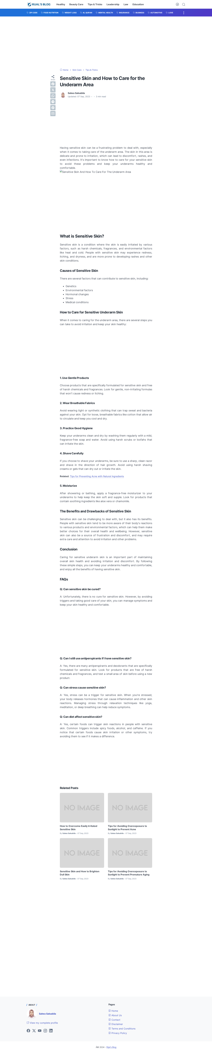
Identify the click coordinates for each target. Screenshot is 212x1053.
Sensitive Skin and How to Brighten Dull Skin (79, 873)
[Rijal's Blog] (39, 4)
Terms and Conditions (123, 1028)
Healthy (60, 4)
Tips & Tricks (95, 4)
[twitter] (53, 89)
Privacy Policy (119, 1033)
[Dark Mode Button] (177, 4)
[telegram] (53, 101)
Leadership (113, 4)
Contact (115, 1019)
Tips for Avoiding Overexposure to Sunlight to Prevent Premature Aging (128, 873)
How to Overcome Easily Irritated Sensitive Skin (78, 828)
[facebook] (53, 84)
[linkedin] (51, 1031)
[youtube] (39, 1031)
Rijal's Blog (111, 1047)
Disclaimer (117, 1024)
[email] (53, 113)
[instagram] (45, 1031)
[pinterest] (53, 107)
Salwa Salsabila (47, 1013)
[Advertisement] (106, 42)
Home (114, 1010)
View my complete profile (43, 1022)
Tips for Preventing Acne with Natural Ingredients (97, 476)
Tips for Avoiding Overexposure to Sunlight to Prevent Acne (127, 828)
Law (126, 4)
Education (138, 4)
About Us (116, 1015)
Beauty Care (76, 4)
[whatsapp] (53, 95)
